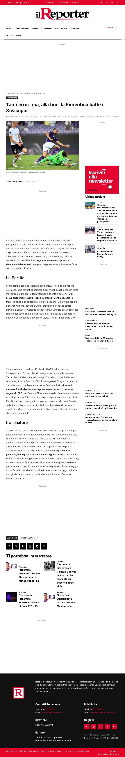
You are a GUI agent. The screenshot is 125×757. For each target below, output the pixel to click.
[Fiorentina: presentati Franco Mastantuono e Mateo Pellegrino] (11, 566)
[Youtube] (114, 726)
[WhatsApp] (30, 546)
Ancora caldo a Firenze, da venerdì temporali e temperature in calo (101, 420)
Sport (100, 202)
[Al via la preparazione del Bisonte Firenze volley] (90, 249)
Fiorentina (17, 93)
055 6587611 (49, 709)
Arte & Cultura (91, 320)
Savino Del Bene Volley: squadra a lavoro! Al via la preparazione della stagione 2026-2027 (107, 235)
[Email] (44, 546)
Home (8, 93)
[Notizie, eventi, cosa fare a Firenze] (62, 13)
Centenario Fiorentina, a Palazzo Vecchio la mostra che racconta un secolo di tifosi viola (66, 575)
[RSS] (112, 2)
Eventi (87, 335)
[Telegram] (37, 546)
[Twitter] (117, 2)
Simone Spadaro (15, 181)
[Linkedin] (23, 546)
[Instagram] (107, 2)
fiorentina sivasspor (29, 538)
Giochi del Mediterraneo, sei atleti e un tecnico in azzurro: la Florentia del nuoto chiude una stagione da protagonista (107, 213)
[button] (113, 27)
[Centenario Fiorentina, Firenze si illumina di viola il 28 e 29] (11, 597)
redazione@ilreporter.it (51, 712)
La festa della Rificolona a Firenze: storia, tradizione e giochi (98, 326)
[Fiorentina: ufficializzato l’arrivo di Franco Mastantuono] (49, 597)
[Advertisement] (62, 67)
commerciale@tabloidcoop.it (102, 712)
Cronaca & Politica (92, 390)
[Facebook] (101, 2)
